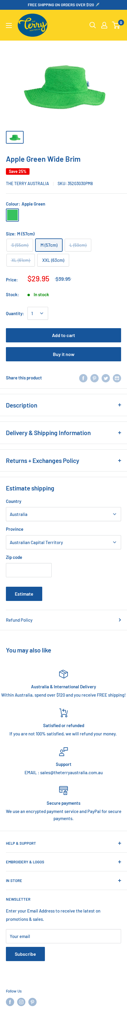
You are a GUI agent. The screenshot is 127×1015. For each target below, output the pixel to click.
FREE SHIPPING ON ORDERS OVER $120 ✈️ (64, 4)
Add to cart (63, 335)
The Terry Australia (27, 183)
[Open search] (92, 25)
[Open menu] (9, 25)
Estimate (24, 594)
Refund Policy (19, 620)
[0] (116, 25)
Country (13, 501)
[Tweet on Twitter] (106, 377)
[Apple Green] (12, 215)
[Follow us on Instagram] (21, 1002)
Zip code (14, 557)
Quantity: (15, 313)
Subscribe (25, 954)
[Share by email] (117, 377)
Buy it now (63, 354)
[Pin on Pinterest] (94, 377)
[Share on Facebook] (83, 377)
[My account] (104, 25)
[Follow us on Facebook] (10, 1002)
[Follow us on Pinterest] (32, 1002)
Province (14, 529)
